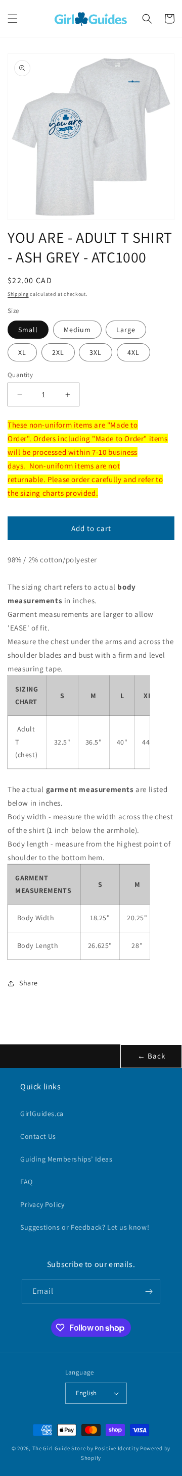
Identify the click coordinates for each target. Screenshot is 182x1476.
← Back (151, 1056)
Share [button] (28, 982)
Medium (77, 329)
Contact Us (38, 1136)
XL (22, 352)
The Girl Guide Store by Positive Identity (85, 1448)
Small (28, 329)
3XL (95, 352)
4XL (133, 352)
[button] (13, 19)
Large (125, 329)
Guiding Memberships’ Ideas (66, 1159)
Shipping (18, 294)
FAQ (26, 1181)
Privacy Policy (42, 1204)
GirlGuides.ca (42, 1113)
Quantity (20, 375)
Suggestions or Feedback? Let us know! (84, 1227)
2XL (58, 352)
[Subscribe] (149, 1291)
